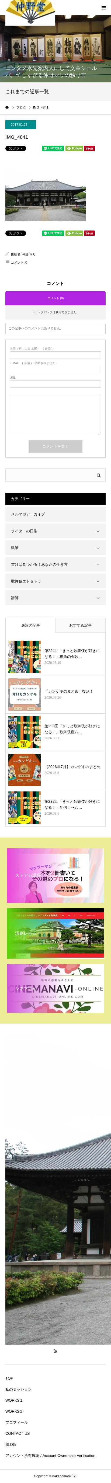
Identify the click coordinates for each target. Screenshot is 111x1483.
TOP (9, 1378)
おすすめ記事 (80, 625)
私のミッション (18, 1389)
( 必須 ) (31, 348)
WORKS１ (14, 1400)
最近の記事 (30, 625)
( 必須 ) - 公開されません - (33, 363)
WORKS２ (14, 1411)
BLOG (10, 1444)
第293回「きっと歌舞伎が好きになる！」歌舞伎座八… (72, 729)
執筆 (15, 548)
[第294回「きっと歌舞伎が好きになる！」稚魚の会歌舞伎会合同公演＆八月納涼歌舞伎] (24, 657)
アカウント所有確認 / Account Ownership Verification (50, 1455)
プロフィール (16, 1422)
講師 (15, 598)
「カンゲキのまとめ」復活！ (68, 691)
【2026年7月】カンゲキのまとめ (72, 767)
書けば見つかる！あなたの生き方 (39, 564)
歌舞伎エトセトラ (26, 581)
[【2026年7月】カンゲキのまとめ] (24, 770)
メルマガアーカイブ (28, 514)
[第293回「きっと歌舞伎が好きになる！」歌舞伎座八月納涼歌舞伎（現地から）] (24, 732)
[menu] (103, 7)
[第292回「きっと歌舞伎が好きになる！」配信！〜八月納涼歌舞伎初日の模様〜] (24, 807)
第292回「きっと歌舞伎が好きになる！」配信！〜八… (72, 804)
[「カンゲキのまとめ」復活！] (24, 694)
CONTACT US (17, 1433)
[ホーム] (7, 107)
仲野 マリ (29, 254)
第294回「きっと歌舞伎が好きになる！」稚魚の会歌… (72, 653)
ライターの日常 (24, 531)
